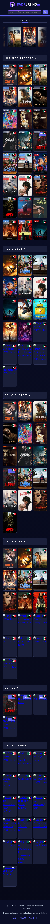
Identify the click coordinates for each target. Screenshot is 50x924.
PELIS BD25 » (15, 541)
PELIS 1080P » (16, 745)
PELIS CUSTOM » (18, 395)
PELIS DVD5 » (15, 248)
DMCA (23, 918)
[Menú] (4, 12)
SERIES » (12, 687)
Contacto (33, 918)
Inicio (14, 918)
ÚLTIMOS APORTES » (21, 58)
